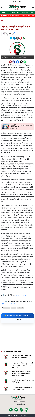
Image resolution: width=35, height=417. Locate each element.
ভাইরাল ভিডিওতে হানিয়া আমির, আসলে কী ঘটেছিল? (20, 16)
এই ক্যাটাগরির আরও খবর (12, 352)
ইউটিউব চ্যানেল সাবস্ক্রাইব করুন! (10, 304)
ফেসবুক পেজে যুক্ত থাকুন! (21, 295)
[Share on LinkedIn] (14, 38)
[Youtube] (16, 410)
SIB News (17, 320)
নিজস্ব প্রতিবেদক (9, 33)
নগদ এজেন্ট (13, 308)
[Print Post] (10, 61)
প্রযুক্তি (13, 13)
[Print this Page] (17, 38)
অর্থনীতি (31, 13)
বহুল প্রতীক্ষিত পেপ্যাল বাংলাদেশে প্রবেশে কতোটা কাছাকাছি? (21, 126)
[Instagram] (21, 410)
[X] (26, 410)
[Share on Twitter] (11, 38)
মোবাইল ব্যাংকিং (20, 308)
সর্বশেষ (8, 13)
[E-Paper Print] (13, 61)
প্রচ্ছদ (3, 13)
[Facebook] (11, 410)
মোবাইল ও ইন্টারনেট (22, 13)
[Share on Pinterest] (20, 38)
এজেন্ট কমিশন (7, 308)
